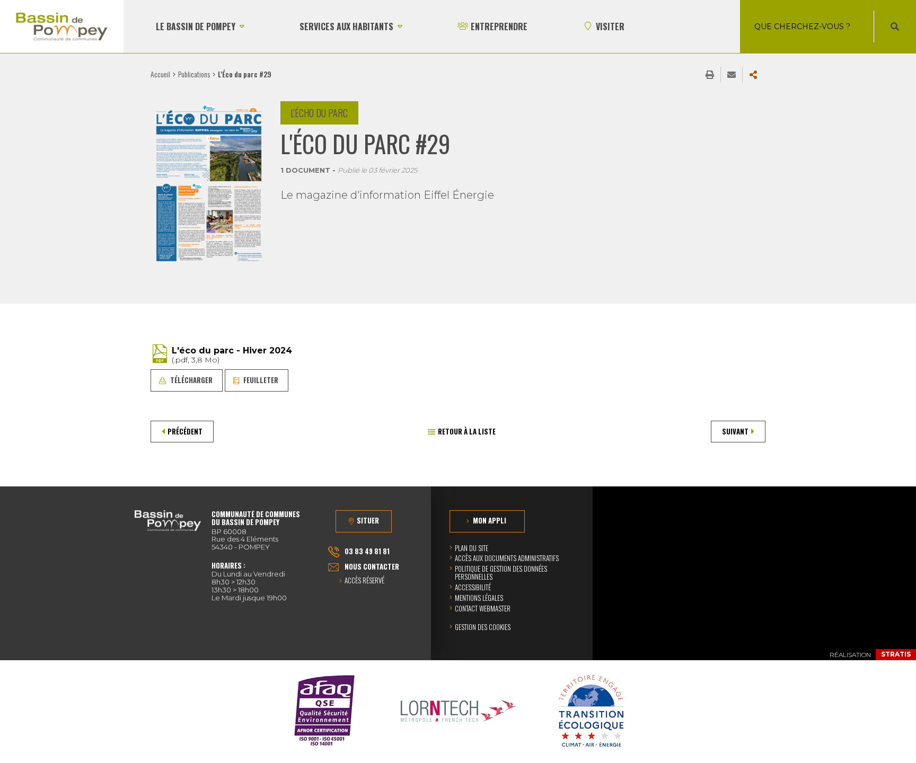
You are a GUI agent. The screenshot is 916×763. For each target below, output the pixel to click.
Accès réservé (364, 580)
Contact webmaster (482, 608)
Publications (194, 73)
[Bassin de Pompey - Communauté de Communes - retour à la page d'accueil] (62, 26)
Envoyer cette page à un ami (731, 75)
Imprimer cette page (709, 75)
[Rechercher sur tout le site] (895, 26)
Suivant (735, 431)
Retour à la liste (467, 431)
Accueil (160, 73)
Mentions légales (479, 597)
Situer (368, 520)
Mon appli (489, 520)
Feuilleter (261, 380)
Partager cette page (753, 75)
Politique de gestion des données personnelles (501, 572)
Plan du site (471, 548)
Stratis (896, 654)
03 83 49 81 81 (367, 551)
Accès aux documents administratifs (507, 558)
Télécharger (191, 380)
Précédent (185, 431)
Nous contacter (372, 566)
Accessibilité (473, 587)
